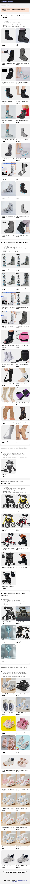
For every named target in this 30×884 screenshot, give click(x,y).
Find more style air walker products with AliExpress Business (13, 10)
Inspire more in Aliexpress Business (15, 872)
